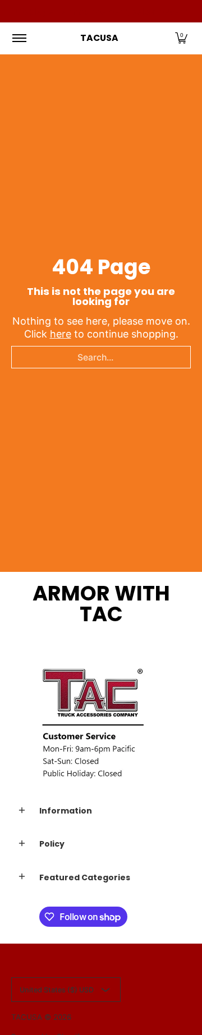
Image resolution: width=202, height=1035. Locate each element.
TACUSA (99, 37)
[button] (181, 38)
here (60, 334)
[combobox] (101, 357)
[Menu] (18, 38)
